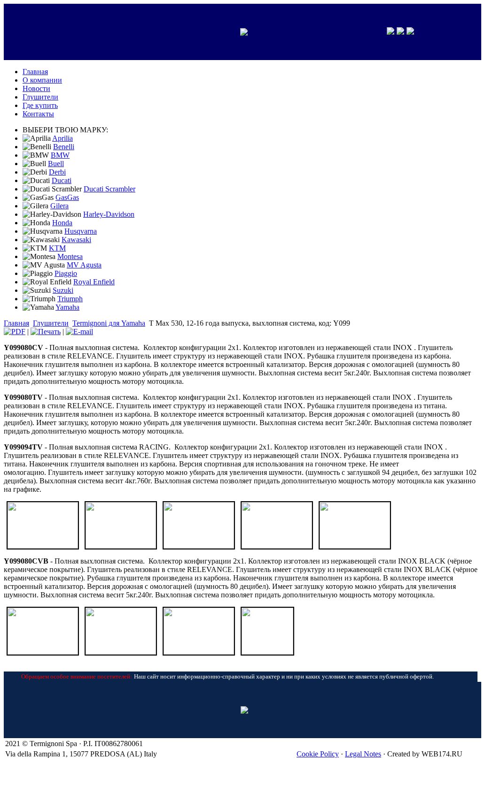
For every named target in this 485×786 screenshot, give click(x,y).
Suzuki (63, 290)
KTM (57, 248)
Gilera (59, 206)
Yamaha (67, 307)
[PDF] (14, 332)
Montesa (70, 256)
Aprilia (62, 138)
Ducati (61, 180)
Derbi (57, 172)
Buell (56, 164)
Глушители (51, 323)
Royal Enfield (94, 282)
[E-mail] (79, 332)
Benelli (63, 147)
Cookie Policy (318, 754)
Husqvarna (80, 231)
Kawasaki (76, 240)
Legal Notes (363, 754)
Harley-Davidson (108, 214)
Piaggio (66, 273)
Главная (16, 323)
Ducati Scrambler (109, 189)
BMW (60, 155)
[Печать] (46, 332)
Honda (62, 223)
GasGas (67, 197)
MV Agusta (84, 265)
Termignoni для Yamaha (108, 323)
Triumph (70, 299)
